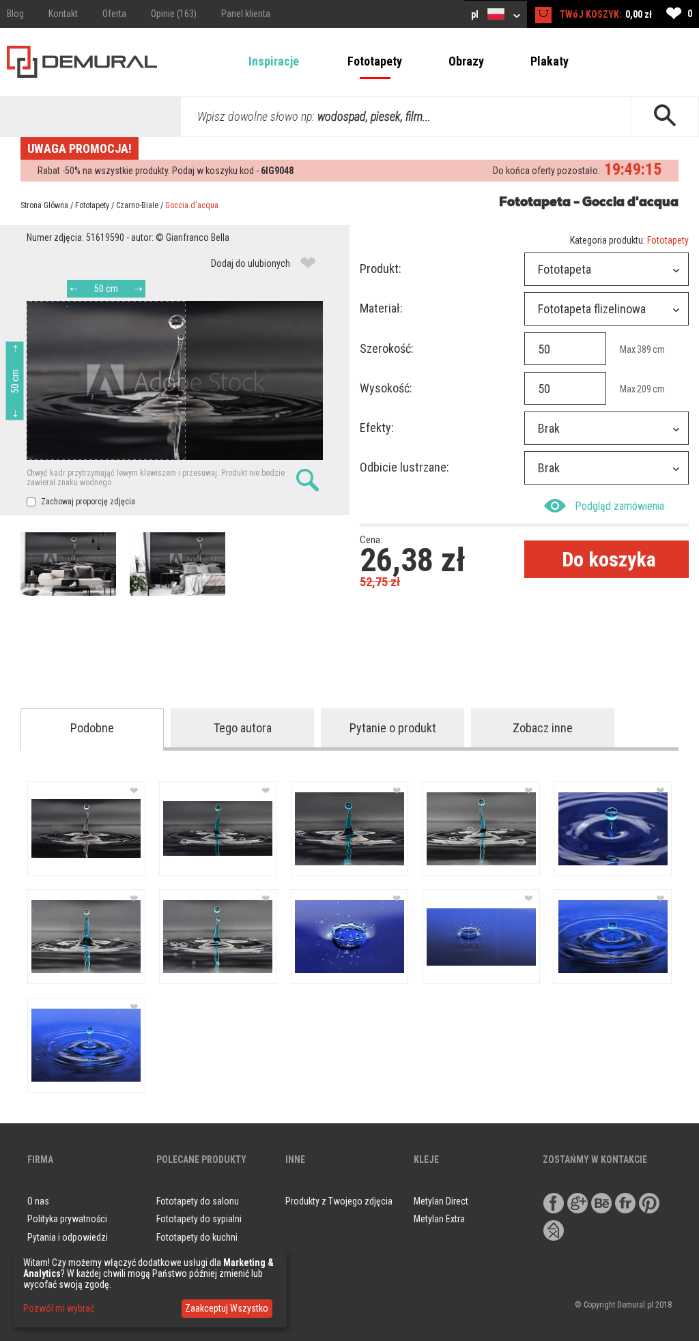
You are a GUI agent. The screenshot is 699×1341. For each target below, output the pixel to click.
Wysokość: (386, 388)
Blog (15, 13)
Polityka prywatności (67, 1218)
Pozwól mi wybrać (58, 1308)
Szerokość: (387, 348)
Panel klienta (245, 13)
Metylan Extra (439, 1218)
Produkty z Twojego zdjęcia (339, 1201)
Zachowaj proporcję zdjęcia (87, 501)
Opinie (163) (174, 13)
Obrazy (466, 61)
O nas (38, 1201)
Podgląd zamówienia (619, 506)
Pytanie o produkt (393, 728)
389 (644, 349)
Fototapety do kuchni (197, 1237)
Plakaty (549, 61)
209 (644, 389)
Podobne (92, 728)
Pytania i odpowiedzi (67, 1237)
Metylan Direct (441, 1201)
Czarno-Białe (137, 205)
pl (476, 14)
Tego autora (243, 728)
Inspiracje (273, 61)
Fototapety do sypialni (199, 1218)
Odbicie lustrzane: (404, 467)
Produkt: (380, 268)
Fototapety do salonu (197, 1201)
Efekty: (377, 427)
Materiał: (381, 308)
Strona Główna (44, 205)
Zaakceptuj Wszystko (226, 1308)
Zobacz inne (543, 728)
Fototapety (374, 61)
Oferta (114, 13)
